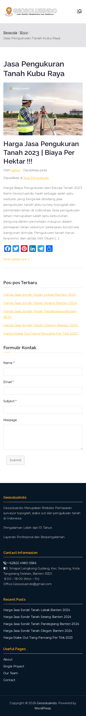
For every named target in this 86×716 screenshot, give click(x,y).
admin (16, 170)
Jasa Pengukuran (36, 178)
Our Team (10, 673)
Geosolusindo (47, 703)
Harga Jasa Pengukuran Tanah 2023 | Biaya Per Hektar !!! (41, 152)
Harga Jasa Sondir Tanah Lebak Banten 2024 (39, 295)
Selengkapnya (15, 259)
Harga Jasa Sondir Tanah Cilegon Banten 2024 (40, 325)
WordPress (42, 708)
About (8, 659)
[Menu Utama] (79, 11)
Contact (9, 680)
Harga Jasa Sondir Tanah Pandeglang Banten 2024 (40, 314)
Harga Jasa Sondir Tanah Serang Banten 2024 (40, 303)
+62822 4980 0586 (22, 563)
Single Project (13, 666)
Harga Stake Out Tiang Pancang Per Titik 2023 (40, 333)
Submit (15, 460)
